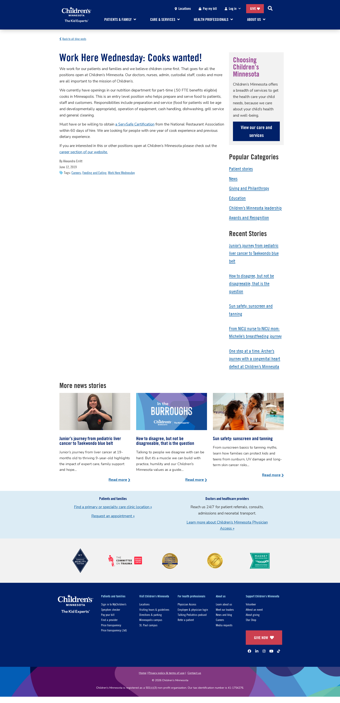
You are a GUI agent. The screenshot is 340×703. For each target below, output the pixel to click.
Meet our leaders (225, 609)
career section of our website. (83, 152)
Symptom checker (110, 609)
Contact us (194, 673)
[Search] (270, 9)
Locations (184, 8)
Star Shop (251, 620)
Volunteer (251, 604)
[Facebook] (249, 651)
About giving (253, 614)
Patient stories (241, 169)
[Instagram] (264, 651)
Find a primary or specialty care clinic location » (113, 507)
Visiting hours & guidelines (154, 609)
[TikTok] (278, 651)
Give (253, 8)
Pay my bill (210, 8)
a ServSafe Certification (134, 124)
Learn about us (224, 604)
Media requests (224, 625)
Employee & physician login (193, 609)
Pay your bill (108, 614)
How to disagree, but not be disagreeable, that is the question (251, 283)
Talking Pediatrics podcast (192, 614)
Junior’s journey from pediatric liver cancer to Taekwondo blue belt (254, 253)
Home (142, 673)
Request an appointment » (113, 516)
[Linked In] (257, 651)
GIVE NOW (261, 637)
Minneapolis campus (150, 620)
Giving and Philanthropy (249, 188)
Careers (76, 173)
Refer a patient (186, 620)
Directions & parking (150, 614)
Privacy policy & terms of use (166, 673)
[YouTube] (271, 651)
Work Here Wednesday (121, 173)
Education (237, 198)
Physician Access (187, 604)
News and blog (224, 614)
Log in (233, 8)
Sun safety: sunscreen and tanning (243, 438)
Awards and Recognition (249, 217)
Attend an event (254, 609)
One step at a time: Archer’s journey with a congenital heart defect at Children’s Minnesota (254, 358)
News (233, 178)
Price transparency (111, 625)
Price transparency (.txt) (114, 630)
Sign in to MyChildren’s (113, 604)
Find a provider (109, 620)
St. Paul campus (148, 625)
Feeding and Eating (94, 173)
